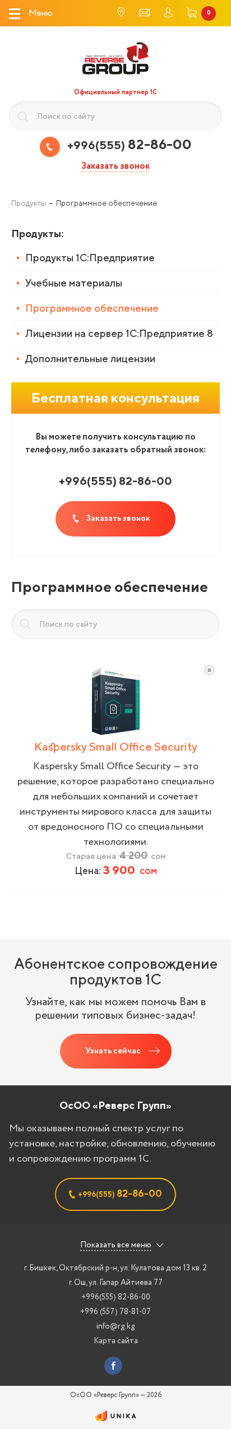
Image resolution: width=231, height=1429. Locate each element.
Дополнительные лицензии (90, 358)
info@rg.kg (115, 1326)
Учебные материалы (73, 283)
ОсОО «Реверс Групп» (115, 1105)
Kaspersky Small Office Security (115, 746)
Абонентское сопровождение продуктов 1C (116, 971)
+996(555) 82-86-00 (115, 1297)
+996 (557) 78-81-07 (115, 1311)
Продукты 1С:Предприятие (90, 257)
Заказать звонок (115, 166)
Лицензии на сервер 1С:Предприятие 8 (119, 333)
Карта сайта (116, 1341)
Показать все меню (115, 1245)
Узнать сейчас (113, 1051)
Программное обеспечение (92, 308)
